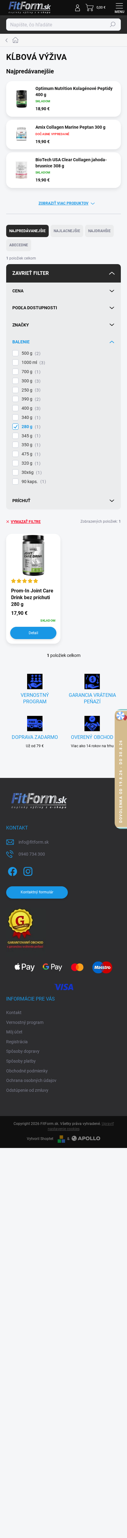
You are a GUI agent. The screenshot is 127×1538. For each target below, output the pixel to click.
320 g (30, 463)
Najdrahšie (99, 231)
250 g (30, 390)
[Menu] (119, 7)
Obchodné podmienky (27, 1070)
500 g (30, 353)
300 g (30, 381)
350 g (30, 444)
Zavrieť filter (30, 273)
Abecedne (18, 245)
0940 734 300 (31, 854)
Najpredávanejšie (27, 231)
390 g (30, 399)
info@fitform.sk (33, 842)
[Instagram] (27, 870)
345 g (30, 436)
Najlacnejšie (67, 231)
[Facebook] (11, 870)
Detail (33, 633)
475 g (30, 454)
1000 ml (32, 362)
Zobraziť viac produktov (63, 203)
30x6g (31, 472)
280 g (30, 426)
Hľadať (113, 24)
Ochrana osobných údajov (31, 1080)
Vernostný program (24, 1022)
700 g (30, 371)
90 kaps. (33, 481)
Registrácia (17, 1041)
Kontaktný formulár (37, 892)
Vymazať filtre (26, 522)
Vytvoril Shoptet (40, 1139)
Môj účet (14, 1031)
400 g (30, 408)
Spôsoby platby (21, 1061)
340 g (30, 417)
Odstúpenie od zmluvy (27, 1090)
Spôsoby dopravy (22, 1051)
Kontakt (14, 1012)
